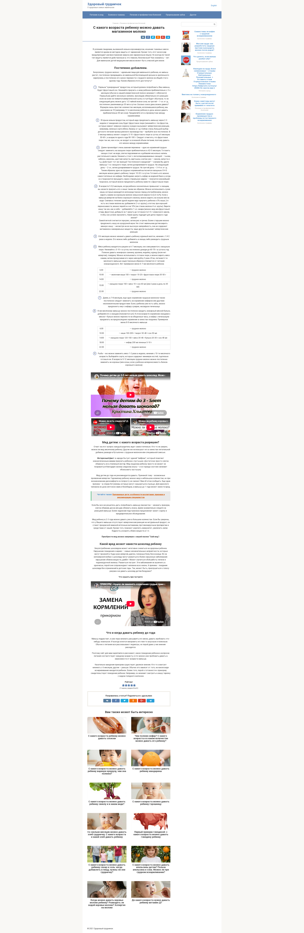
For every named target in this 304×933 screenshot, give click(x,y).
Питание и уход (96, 15)
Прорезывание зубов (175, 15)
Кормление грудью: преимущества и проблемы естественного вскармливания (204, 117)
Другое (193, 15)
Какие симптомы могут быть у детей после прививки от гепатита (204, 103)
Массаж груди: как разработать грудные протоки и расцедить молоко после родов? (204, 47)
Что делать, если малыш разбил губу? (204, 58)
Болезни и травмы (116, 15)
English (214, 5)
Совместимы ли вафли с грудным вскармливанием (204, 34)
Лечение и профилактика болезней (145, 15)
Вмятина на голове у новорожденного (199, 94)
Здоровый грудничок (104, 4)
